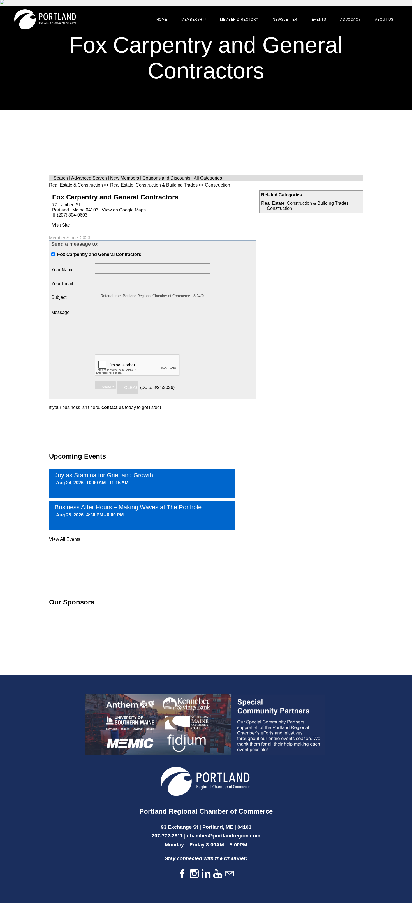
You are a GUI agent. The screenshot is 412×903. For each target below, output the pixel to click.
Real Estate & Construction (76, 185)
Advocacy (350, 20)
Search (61, 178)
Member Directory (239, 20)
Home (161, 20)
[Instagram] (194, 874)
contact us (112, 407)
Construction (279, 208)
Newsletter (285, 20)
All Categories (208, 178)
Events (319, 20)
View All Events (64, 539)
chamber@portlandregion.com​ (223, 836)
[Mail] (229, 874)
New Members (124, 178)
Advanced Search (89, 178)
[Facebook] (182, 874)
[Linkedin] (206, 874)
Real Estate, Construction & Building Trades (305, 203)
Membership (193, 20)
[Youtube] (217, 874)
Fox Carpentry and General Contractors (115, 197)
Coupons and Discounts (166, 178)
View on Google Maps (124, 210)
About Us (384, 20)
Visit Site (61, 225)
